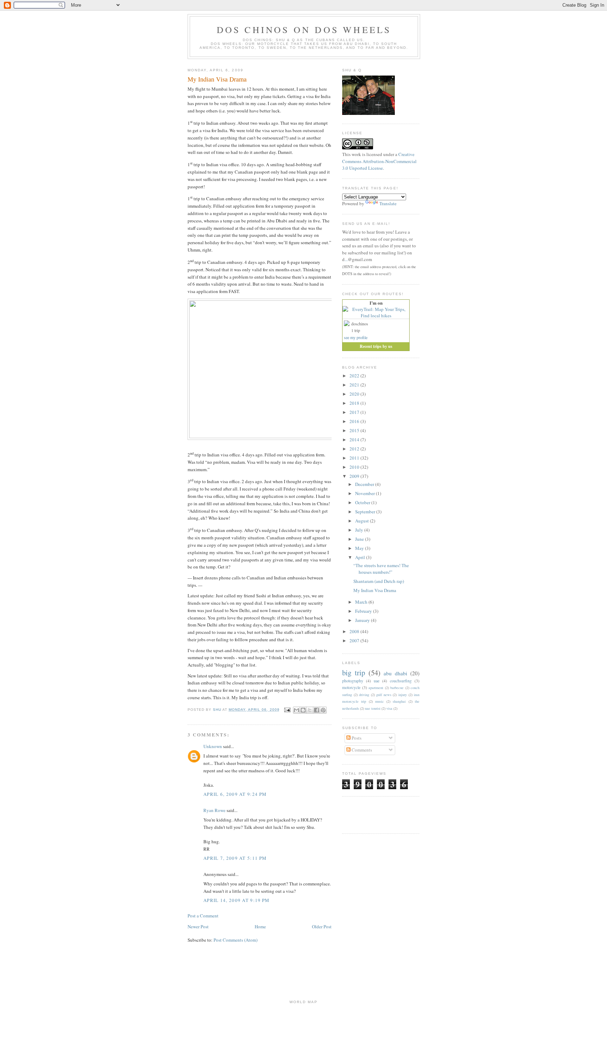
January (363, 620)
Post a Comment (203, 915)
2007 (355, 640)
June (360, 539)
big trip (353, 672)
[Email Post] (287, 710)
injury (402, 694)
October (363, 502)
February (364, 611)
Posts (356, 738)
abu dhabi (395, 673)
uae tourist (372, 708)
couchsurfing (401, 680)
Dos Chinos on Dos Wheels (304, 29)
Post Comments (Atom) (235, 940)
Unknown (212, 746)
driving (364, 694)
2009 (355, 476)
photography (352, 680)
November (365, 493)
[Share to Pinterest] (323, 710)
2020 (355, 394)
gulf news (383, 694)
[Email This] (296, 710)
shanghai (399, 701)
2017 (355, 412)
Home (260, 926)
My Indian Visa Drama (374, 590)
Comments (361, 750)
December (365, 484)
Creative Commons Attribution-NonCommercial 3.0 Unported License (379, 161)
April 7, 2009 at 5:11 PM (235, 858)
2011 (355, 458)
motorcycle (351, 687)
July (359, 530)
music (379, 701)
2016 (355, 421)
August (362, 521)
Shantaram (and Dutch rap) (378, 581)
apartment (375, 687)
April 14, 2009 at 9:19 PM (236, 900)
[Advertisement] (383, 814)
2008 (355, 631)
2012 (355, 449)
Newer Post (198, 926)
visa (389, 708)
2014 (355, 439)
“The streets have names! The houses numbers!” (381, 569)
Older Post (322, 926)
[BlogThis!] (303, 710)
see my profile (355, 337)
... (346, 259)
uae (376, 680)
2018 (355, 403)
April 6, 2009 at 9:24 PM (235, 794)
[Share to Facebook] (316, 710)
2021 (355, 385)
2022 (355, 375)
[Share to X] (309, 710)
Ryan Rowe (214, 810)
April (360, 557)
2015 (355, 430)
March (361, 602)
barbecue (397, 687)
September (365, 511)
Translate (388, 203)
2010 (355, 467)
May (360, 548)
